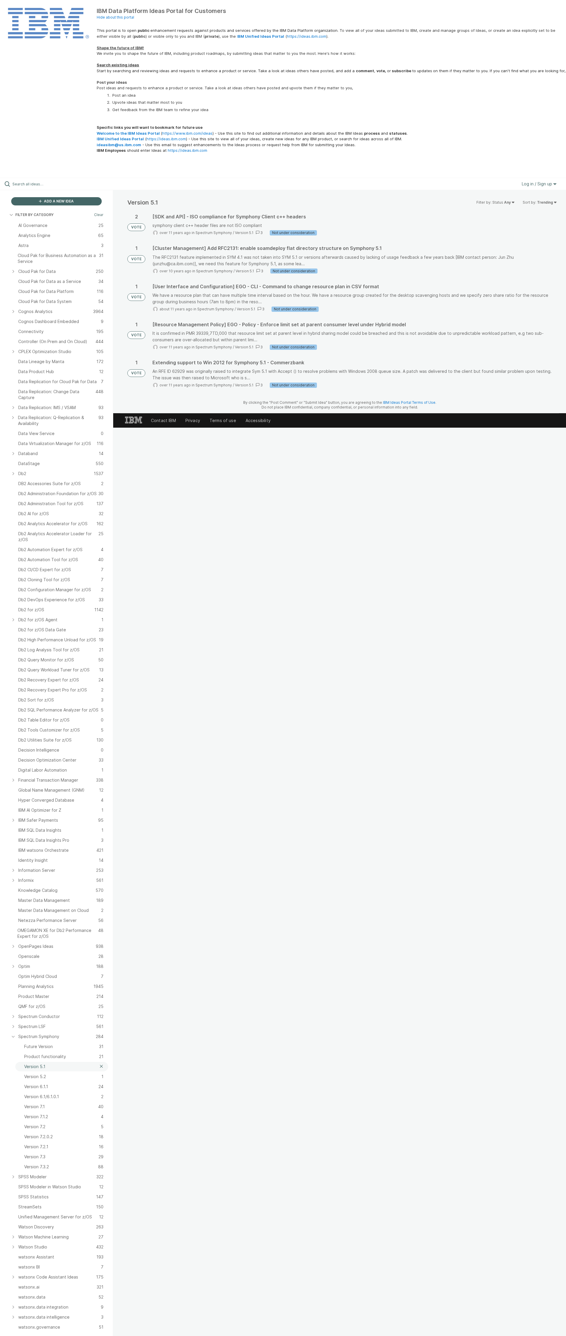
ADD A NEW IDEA (58, 201)
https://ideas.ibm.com (306, 36)
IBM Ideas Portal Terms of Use (409, 402)
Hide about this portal (115, 17)
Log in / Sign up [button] (537, 183)
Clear (98, 214)
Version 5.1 (244, 232)
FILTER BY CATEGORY (34, 214)
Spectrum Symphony (213, 232)
